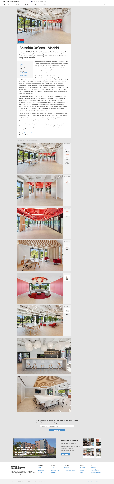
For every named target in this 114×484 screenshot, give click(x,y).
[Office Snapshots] (15, 1)
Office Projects (7, 4)
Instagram (82, 467)
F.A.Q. (39, 469)
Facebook (82, 469)
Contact (40, 472)
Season (67, 281)
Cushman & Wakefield (30, 133)
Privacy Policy (89, 481)
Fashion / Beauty (24, 75)
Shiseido (22, 64)
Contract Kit (94, 467)
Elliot (67, 159)
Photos (18, 4)
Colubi (67, 314)
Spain (25, 72)
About (39, 467)
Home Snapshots (95, 470)
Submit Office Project (69, 469)
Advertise (66, 467)
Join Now (65, 454)
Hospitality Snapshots (96, 469)
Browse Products (55, 470)
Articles (46, 4)
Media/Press (41, 470)
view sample (74, 423)
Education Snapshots (96, 472)
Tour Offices (54, 467)
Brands (37, 4)
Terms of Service (96, 481)
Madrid (21, 72)
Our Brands (53, 472)
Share (21, 42)
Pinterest (82, 470)
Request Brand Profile (69, 470)
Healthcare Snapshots (96, 474)
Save (22, 40)
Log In (108, 4)
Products (27, 4)
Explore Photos (54, 469)
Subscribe (57, 430)
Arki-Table (67, 151)
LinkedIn (82, 472)
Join (104, 4)
